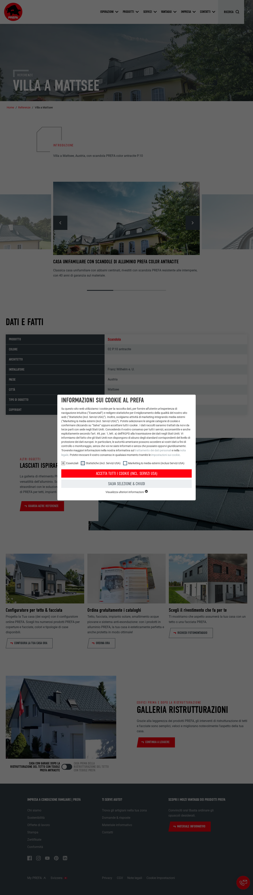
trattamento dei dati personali (153, 450)
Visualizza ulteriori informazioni (125, 492)
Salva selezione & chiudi (126, 483)
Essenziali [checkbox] (72, 463)
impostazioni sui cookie (165, 454)
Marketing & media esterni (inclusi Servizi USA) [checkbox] (156, 463)
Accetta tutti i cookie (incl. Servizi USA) (126, 473)
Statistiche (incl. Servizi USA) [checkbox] (103, 463)
